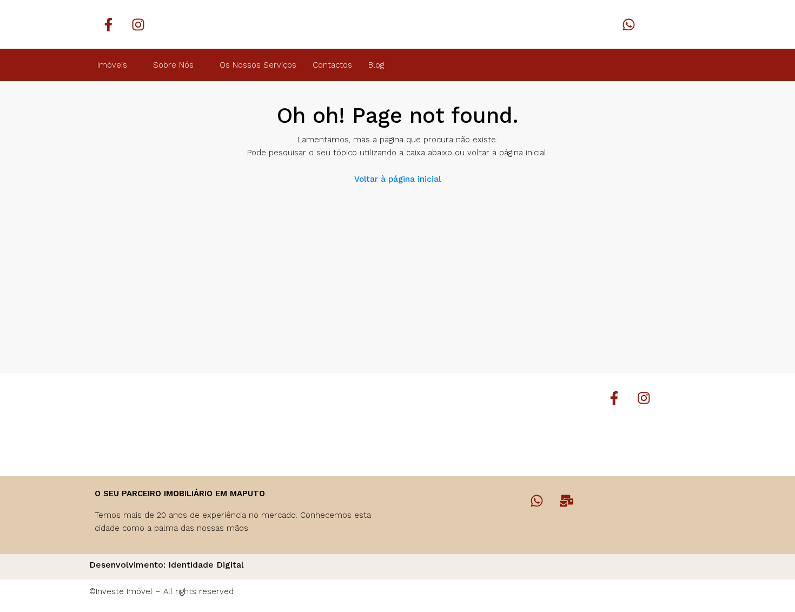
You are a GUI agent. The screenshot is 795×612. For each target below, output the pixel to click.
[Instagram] (137, 24)
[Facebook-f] (108, 24)
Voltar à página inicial (397, 179)
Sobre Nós (173, 65)
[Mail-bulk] (566, 500)
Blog (376, 65)
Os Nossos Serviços (258, 65)
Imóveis (112, 65)
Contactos (332, 65)
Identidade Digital (206, 565)
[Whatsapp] (628, 24)
